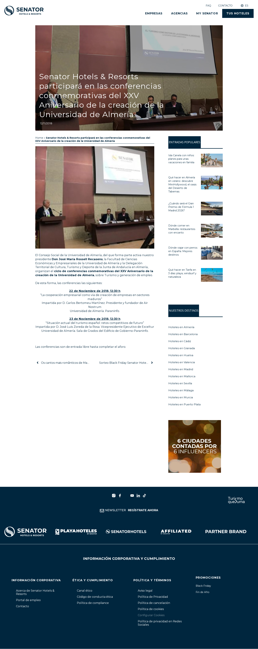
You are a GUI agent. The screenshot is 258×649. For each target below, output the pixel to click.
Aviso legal (145, 590)
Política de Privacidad (153, 597)
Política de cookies (151, 609)
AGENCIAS (179, 13)
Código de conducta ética (95, 597)
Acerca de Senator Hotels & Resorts (35, 592)
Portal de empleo (28, 600)
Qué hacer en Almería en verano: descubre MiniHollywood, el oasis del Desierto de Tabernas (182, 184)
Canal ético (84, 590)
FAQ (208, 5)
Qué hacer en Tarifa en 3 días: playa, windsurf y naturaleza (182, 273)
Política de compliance (93, 603)
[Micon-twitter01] (126, 495)
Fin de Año (202, 592)
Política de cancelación (154, 603)
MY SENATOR (207, 13)
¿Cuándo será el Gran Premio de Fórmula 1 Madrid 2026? (181, 207)
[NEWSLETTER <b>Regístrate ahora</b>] (102, 511)
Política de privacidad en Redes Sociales (160, 623)
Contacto (225, 5)
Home (39, 137)
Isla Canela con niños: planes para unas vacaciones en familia (181, 159)
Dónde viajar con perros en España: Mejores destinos (182, 251)
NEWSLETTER (131, 510)
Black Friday (203, 585)
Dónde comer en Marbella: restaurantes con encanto (181, 229)
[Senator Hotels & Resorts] (113, 495)
